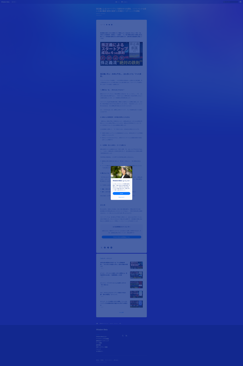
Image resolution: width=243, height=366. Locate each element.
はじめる (121, 193)
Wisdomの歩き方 (121, 197)
